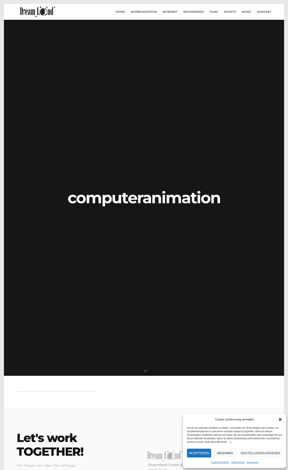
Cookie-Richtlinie (220, 462)
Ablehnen (225, 453)
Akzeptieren (199, 453)
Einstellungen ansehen (260, 453)
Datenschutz (238, 462)
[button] (280, 419)
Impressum (252, 462)
